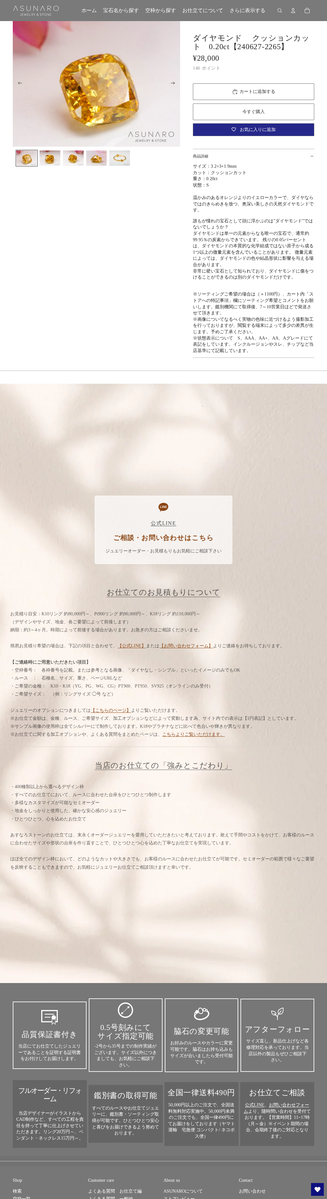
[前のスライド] (18, 84)
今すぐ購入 (253, 111)
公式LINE (254, 1105)
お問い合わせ (252, 1191)
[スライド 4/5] (96, 158)
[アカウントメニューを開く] (293, 11)
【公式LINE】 (132, 645)
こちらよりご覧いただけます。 (193, 734)
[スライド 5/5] (119, 158)
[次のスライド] (175, 84)
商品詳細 (200, 156)
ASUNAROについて (183, 1191)
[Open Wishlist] (317, 1189)
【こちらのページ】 (111, 710)
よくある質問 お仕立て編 (115, 1191)
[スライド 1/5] (26, 158)
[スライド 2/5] (50, 158)
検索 (17, 1191)
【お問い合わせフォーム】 (186, 645)
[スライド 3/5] (73, 158)
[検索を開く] (280, 11)
